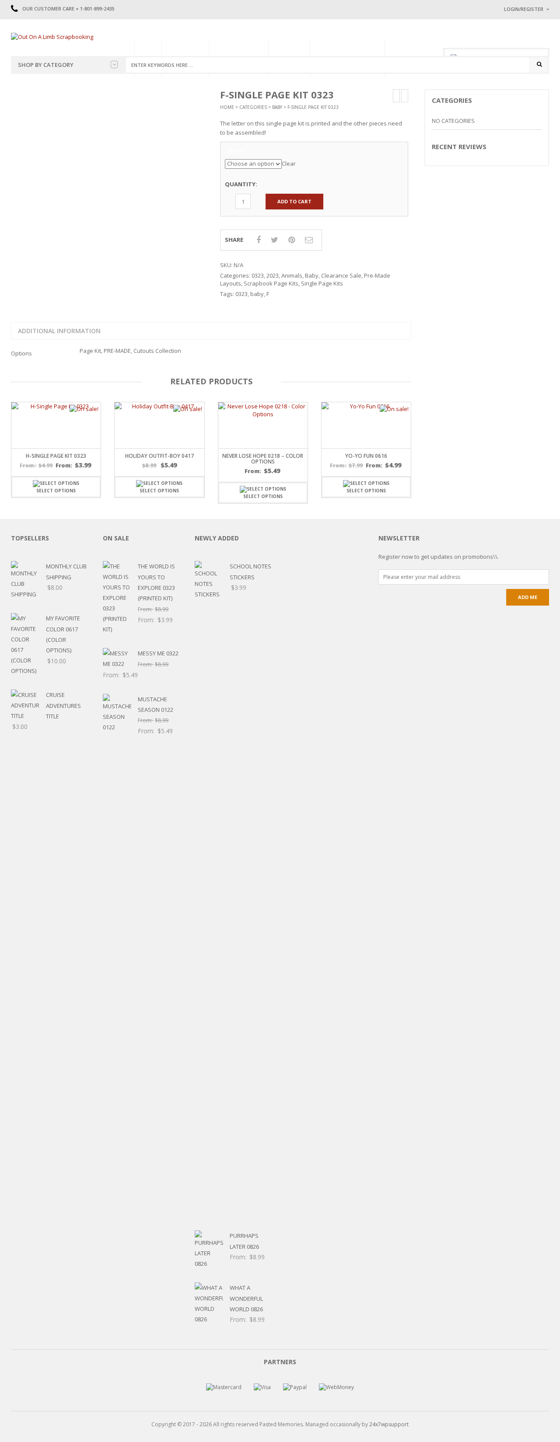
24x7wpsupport (389, 1424)
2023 (272, 275)
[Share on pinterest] (291, 239)
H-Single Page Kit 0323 (56, 456)
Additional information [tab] (59, 331)
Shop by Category (46, 65)
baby (257, 294)
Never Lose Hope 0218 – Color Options (262, 458)
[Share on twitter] (274, 239)
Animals (291, 275)
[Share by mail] (309, 239)
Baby (277, 107)
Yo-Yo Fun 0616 (366, 456)
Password (517, 82)
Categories (253, 107)
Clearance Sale (341, 275)
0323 (258, 275)
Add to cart (294, 201)
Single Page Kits (322, 283)
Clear (289, 163)
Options (236, 151)
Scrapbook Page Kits (271, 283)
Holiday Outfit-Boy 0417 (159, 456)
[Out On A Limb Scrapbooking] (52, 36)
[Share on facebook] (258, 239)
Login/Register (523, 9)
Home (227, 107)
